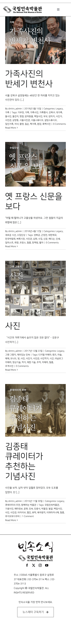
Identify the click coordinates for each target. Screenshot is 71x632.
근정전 (44, 235)
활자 (41, 242)
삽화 (35, 239)
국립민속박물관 (52, 505)
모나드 (13, 358)
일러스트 (9, 242)
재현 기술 (31, 362)
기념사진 (9, 508)
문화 (26, 508)
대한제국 (52, 235)
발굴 (51, 508)
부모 (45, 116)
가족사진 (34, 112)
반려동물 (29, 116)
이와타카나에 (53, 512)
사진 (12, 326)
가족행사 (43, 112)
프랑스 (23, 242)
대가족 (59, 112)
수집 (40, 239)
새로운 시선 (10, 235)
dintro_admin (15, 108)
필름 (29, 242)
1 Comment (28, 516)
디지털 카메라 (44, 355)
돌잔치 (15, 116)
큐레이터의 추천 (12, 505)
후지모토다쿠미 (12, 516)
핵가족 (33, 124)
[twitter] (33, 565)
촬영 (22, 124)
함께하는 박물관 (28, 505)
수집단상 (21, 235)
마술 (60, 355)
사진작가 (44, 358)
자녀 (16, 124)
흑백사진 (46, 124)
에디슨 (52, 239)
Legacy (59, 108)
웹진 (29, 512)
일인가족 (9, 124)
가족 (7, 112)
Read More (10, 128)
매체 (7, 358)
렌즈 (54, 355)
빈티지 (52, 116)
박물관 (44, 508)
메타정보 (18, 508)
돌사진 (8, 116)
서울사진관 (25, 120)
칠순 (27, 124)
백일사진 (38, 116)
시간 (52, 358)
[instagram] (40, 565)
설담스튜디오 (50, 120)
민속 (31, 508)
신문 (45, 239)
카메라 (45, 362)
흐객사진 (9, 366)
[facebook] (27, 565)
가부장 (21, 112)
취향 (16, 242)
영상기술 (16, 362)
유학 (34, 512)
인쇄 (58, 239)
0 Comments (59, 124)
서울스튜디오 (37, 120)
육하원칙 (41, 512)
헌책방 (35, 242)
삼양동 (15, 120)
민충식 (37, 508)
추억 (39, 362)
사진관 (8, 120)
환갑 (39, 124)
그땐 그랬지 (10, 355)
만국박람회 (10, 239)
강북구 (52, 112)
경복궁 (37, 235)
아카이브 (22, 512)
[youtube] (46, 565)
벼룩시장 (21, 239)
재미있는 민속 (23, 355)
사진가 (59, 116)
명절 (22, 116)
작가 (24, 362)
